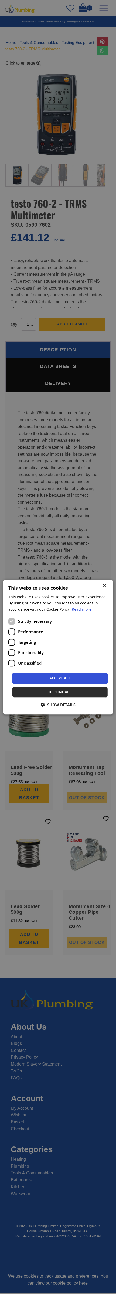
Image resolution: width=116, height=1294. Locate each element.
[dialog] (58, 647)
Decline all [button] (60, 692)
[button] (58, 705)
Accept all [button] (59, 678)
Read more (81, 609)
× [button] (104, 586)
